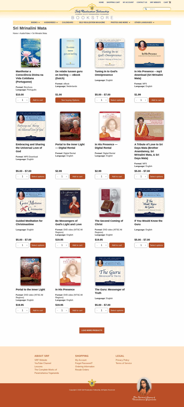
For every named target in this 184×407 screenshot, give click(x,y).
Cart (166, 2)
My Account (128, 2)
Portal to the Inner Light (31, 285)
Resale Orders (82, 369)
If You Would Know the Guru (149, 218)
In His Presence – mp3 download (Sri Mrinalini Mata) (149, 71)
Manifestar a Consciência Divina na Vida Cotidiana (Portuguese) (31, 71)
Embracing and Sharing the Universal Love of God (31, 145)
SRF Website (155, 2)
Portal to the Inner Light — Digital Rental (70, 145)
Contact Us (142, 2)
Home (101, 2)
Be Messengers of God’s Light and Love (70, 218)
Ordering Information (84, 366)
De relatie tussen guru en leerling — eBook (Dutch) (70, 71)
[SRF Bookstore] (92, 11)
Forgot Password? (83, 363)
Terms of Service (124, 363)
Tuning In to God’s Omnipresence (110, 71)
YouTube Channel (42, 363)
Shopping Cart (113, 2)
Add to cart (38, 100)
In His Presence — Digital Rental (110, 145)
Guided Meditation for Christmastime (31, 218)
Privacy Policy (122, 360)
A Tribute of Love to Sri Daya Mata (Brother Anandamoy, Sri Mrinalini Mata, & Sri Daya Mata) (149, 145)
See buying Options (70, 100)
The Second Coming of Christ (110, 218)
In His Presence (70, 285)
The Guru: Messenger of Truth (110, 285)
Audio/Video (25, 33)
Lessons (38, 366)
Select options (117, 100)
